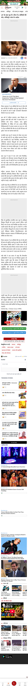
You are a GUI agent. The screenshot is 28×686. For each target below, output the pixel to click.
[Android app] (7, 656)
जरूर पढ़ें (5, 583)
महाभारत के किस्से (6, 350)
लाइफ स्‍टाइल (10, 347)
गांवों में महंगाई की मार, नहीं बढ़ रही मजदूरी (14, 341)
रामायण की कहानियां (16, 350)
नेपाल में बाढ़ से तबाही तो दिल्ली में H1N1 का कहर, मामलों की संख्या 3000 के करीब (16, 594)
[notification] (25, 7)
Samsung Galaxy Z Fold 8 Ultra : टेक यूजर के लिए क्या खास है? (16, 648)
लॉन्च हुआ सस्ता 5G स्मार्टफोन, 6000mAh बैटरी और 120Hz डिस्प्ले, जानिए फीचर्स (5, 648)
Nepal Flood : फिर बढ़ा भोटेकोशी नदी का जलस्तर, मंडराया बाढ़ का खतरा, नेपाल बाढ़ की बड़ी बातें (6, 633)
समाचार (3, 11)
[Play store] (22, 7)
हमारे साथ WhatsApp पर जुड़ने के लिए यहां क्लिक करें (14, 328)
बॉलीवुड (8, 11)
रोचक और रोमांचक (6, 353)
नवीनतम (5, 623)
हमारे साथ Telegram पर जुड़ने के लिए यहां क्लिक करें (14, 332)
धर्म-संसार (17, 347)
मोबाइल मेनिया (7, 638)
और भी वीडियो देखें (6, 601)
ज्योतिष (3, 347)
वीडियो (5, 598)
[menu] (2, 7)
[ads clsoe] (27, 677)
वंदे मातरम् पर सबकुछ (17, 11)
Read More (7, 322)
